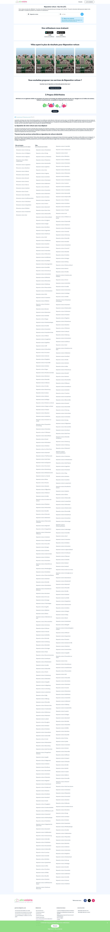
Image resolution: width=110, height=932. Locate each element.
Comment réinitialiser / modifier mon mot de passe (23, 916)
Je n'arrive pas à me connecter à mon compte (23, 912)
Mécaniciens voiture (27, 117)
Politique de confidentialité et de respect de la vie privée (65, 913)
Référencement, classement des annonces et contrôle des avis (65, 915)
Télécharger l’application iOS (83, 910)
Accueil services (19, 117)
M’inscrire (55, 111)
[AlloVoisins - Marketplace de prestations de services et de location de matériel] (21, 2)
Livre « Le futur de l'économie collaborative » (44, 918)
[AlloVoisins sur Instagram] (93, 900)
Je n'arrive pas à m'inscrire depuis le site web (23, 913)
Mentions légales (60, 917)
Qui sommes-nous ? (39, 910)
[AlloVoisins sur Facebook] (85, 900)
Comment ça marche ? (40, 912)
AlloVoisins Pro (38, 913)
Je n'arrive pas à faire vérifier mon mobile (22, 910)
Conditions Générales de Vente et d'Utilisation (65, 910)
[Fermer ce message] (107, 923)
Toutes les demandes (40, 915)
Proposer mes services (55, 88)
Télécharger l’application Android (84, 912)
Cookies (58, 919)
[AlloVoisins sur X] (89, 900)
